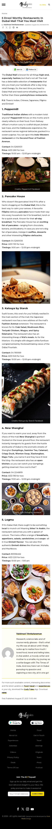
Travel (39, 740)
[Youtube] (32, 809)
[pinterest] (14, 28)
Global (43, 5)
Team (39, 757)
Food (39, 730)
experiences (44, 686)
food (26, 686)
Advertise (13, 746)
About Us (13, 735)
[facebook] (3, 28)
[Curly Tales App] (15, 723)
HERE (4, 693)
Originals (39, 752)
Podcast (39, 767)
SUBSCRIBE (37, 794)
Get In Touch (39, 735)
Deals (13, 762)
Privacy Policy (13, 757)
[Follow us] (32, 69)
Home (4, 13)
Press (39, 762)
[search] (49, 5)
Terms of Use (13, 767)
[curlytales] (26, 718)
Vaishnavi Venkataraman (14, 25)
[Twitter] (22, 809)
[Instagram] (27, 809)
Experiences (13, 740)
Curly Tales (29, 689)
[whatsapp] (10, 28)
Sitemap (39, 746)
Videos (13, 752)
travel (32, 686)
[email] (17, 28)
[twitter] (6, 28)
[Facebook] (18, 809)
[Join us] (19, 69)
